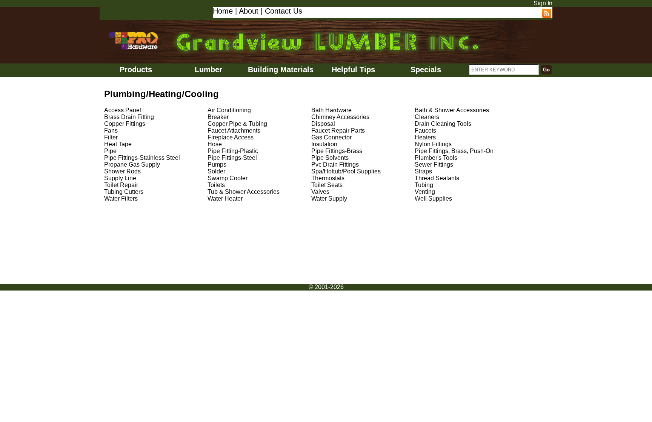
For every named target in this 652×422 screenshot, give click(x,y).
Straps (423, 171)
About (248, 11)
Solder (216, 171)
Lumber (208, 69)
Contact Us (283, 11)
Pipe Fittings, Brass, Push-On (454, 151)
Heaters (425, 137)
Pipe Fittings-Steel (232, 158)
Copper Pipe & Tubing (237, 124)
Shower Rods (122, 171)
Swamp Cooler (228, 178)
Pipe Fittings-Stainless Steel (142, 158)
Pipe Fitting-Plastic (233, 151)
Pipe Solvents (330, 158)
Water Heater (225, 198)
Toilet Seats (327, 185)
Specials (426, 69)
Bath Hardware (331, 110)
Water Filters (121, 198)
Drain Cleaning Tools (443, 124)
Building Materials (281, 69)
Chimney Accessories (340, 117)
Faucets (425, 130)
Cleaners (427, 117)
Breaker (218, 117)
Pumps (217, 164)
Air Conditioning (229, 110)
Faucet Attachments (234, 130)
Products (136, 69)
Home (223, 11)
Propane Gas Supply (132, 164)
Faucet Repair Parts (338, 130)
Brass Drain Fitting (129, 117)
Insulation (324, 144)
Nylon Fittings (433, 144)
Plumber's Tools (436, 158)
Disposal (323, 124)
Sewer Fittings (434, 164)
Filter (111, 137)
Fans (111, 130)
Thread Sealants (437, 178)
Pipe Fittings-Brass (336, 151)
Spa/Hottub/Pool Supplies (346, 171)
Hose (215, 144)
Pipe (110, 151)
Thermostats (327, 178)
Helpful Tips (353, 69)
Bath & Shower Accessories (452, 110)
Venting (425, 192)
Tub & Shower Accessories (244, 192)
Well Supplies (433, 198)
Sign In (543, 3)
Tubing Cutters (123, 192)
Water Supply (329, 198)
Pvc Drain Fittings (335, 164)
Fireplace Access (231, 137)
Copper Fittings (124, 124)
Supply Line (120, 178)
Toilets (216, 185)
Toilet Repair (121, 185)
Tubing (424, 185)
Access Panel (122, 110)
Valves (320, 192)
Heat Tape (118, 144)
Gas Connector (331, 137)
